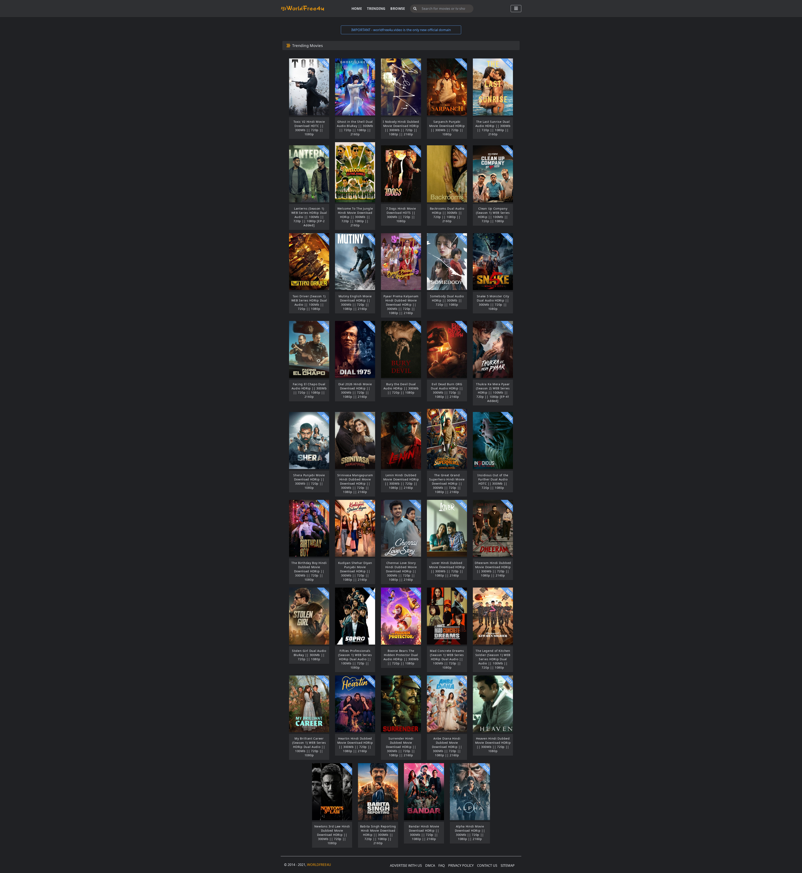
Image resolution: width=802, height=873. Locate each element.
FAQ (441, 865)
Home (357, 8)
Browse (397, 8)
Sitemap (508, 865)
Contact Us (487, 865)
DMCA (430, 865)
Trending (376, 8)
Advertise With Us (406, 865)
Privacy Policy (461, 865)
